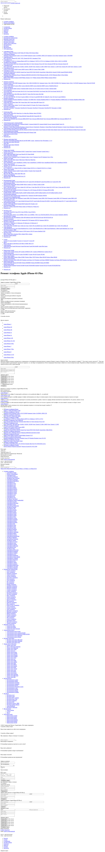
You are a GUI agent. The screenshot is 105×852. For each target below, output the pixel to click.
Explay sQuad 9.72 (27, 105)
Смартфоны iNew (11, 516)
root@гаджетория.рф (9, 831)
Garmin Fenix (28, 151)
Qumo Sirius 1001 (25, 102)
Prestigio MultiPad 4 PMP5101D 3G (60, 99)
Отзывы (6, 32)
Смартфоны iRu (11, 523)
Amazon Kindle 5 (24, 124)
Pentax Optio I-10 (23, 206)
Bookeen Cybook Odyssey (76, 127)
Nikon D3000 (20, 184)
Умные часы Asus (11, 670)
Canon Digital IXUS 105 (22, 181)
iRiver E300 (13, 243)
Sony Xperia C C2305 (53, 66)
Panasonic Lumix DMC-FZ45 (40, 198)
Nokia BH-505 (15, 116)
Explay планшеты (8, 103)
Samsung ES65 (17, 195)
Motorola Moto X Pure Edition (60, 75)
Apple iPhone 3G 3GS (9, 340)
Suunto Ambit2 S (24, 170)
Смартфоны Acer (11, 485)
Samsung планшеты (9, 81)
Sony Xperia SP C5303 (64, 66)
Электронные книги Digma (11, 131)
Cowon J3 (6, 240)
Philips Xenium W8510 (50, 77)
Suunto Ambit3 (16, 170)
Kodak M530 (21, 203)
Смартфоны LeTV (11, 554)
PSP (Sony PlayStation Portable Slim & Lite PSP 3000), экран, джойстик (22, 140)
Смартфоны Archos (12, 518)
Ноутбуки (6, 46)
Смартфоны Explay (12, 501)
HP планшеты (10, 601)
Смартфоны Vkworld (12, 566)
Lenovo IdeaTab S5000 (27, 85)
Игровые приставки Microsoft (11, 142)
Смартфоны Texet (11, 511)
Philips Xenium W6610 (39, 77)
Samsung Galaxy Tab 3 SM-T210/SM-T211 (28, 83)
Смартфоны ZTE (11, 497)
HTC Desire (12, 58)
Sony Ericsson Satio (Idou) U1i (23, 64)
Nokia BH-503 (7, 116)
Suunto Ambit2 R (8, 170)
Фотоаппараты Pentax (9, 205)
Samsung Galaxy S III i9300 (65, 55)
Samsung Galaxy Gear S (27, 157)
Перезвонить (4, 791)
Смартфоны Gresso (12, 493)
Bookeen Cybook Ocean (64, 127)
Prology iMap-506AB (40, 257)
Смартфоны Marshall (12, 568)
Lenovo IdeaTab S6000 (39, 85)
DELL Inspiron (14, 234)
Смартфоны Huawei (12, 489)
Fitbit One (27, 159)
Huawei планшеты (11, 599)
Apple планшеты (11, 574)
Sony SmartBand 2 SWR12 (20, 162)
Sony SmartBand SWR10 (48, 162)
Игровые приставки (9, 42)
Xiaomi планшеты (11, 623)
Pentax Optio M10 (14, 206)
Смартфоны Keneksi (12, 522)
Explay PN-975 (15, 254)
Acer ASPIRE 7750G (32, 214)
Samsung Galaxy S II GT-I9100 (19, 55)
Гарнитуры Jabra (8, 112)
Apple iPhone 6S (8, 327)
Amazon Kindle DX (34, 124)
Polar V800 (6, 154)
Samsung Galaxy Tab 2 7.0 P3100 (69, 83)
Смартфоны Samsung (9, 54)
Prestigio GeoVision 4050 (56, 260)
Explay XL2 (35, 105)
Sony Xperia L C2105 (76, 66)
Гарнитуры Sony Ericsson (10, 117)
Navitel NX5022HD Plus (54, 265)
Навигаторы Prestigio (9, 258)
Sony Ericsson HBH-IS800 (50, 118)
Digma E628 (13, 132)
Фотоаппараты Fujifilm (10, 191)
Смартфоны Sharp (11, 528)
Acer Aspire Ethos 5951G (10, 214)
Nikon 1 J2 (28, 468)
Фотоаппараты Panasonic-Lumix (12, 197)
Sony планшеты (11, 572)
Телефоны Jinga (11, 548)
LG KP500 (64, 61)
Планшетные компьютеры (10, 37)
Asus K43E (6, 212)
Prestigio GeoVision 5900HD (42, 260)
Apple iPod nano (8, 246)
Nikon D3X (3, 468)
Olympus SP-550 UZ (17, 190)
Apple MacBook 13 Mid (53, 228)
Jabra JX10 (13, 113)
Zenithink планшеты (12, 586)
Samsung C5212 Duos (52, 55)
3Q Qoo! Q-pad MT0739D (36, 97)
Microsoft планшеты (12, 621)
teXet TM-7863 (7, 94)
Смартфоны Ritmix (12, 512)
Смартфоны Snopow (12, 563)
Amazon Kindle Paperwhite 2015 (12, 124)
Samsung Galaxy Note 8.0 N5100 (86, 83)
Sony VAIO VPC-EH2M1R (47, 225)
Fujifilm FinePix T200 (9, 192)
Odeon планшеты (11, 597)
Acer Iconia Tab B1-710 (56, 91)
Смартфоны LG (8, 59)
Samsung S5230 (8, 55)
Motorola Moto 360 (8, 176)
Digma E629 (7, 132)
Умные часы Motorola (9, 175)
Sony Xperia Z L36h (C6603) (40, 66)
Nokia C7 (6, 52)
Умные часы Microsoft (12, 675)
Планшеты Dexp (11, 620)
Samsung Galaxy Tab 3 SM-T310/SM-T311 (50, 83)
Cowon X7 (26, 240)
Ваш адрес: (3, 772)
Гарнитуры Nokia (8, 114)
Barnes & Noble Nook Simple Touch (33, 129)
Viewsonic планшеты (9, 106)
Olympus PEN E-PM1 (48, 190)
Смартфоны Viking (12, 562)
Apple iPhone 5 (7, 324)
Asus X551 (18, 212)
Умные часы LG (8, 166)
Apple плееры (7, 245)
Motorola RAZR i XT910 (46, 75)
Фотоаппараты (7, 44)
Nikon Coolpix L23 (28, 184)
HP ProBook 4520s (28, 217)
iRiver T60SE (25, 243)
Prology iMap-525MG (19, 257)
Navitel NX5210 (44, 265)
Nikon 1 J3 (22, 468)
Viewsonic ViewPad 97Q (45, 108)
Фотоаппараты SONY (9, 186)
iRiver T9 (31, 243)
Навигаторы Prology (9, 255)
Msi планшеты (10, 617)
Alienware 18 (20, 223)
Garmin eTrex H (48, 251)
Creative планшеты (12, 590)
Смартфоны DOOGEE (13, 550)
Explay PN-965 (41, 254)
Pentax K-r (30, 206)
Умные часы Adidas (12, 661)
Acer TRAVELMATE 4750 (45, 214)
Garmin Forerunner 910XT (18, 151)
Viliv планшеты (11, 609)
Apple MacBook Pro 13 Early (25, 228)
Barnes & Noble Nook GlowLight (77, 129)
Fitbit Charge (15, 159)
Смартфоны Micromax (12, 503)
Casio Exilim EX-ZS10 (71, 201)
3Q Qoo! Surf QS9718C (10, 97)
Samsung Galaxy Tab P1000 (11, 83)
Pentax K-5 (36, 206)
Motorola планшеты (12, 587)
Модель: (3, 767)
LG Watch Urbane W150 (27, 168)
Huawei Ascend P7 (17, 446)
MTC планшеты (11, 595)
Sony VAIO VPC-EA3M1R (33, 225)
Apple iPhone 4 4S (8, 338)
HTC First (6, 58)
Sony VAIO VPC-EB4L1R (61, 225)
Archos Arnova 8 (40, 88)
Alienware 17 (7, 223)
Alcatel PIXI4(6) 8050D (66, 72)
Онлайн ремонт (8, 28)
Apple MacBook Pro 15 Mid (40, 228)
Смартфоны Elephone (12, 551)
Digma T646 (33, 132)
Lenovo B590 (15, 231)
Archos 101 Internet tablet (10, 88)
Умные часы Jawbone (9, 164)
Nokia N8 (11, 52)
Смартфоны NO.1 (11, 561)
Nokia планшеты (11, 616)
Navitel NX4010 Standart (10, 265)
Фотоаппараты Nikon (9, 183)
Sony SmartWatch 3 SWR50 (34, 162)
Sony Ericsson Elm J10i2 (10, 64)
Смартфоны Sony (8, 65)
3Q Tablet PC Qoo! (47, 97)
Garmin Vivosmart (36, 151)
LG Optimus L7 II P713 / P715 (35, 61)
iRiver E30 (18, 243)
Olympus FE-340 (8, 190)
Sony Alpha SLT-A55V (49, 187)
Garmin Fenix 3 (7, 151)
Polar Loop (18, 154)
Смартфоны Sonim (11, 515)
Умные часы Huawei (12, 655)
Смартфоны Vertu (11, 483)
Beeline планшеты (11, 584)
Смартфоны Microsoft (12, 545)
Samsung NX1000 (33, 195)
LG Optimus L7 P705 (9, 61)
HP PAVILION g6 (48, 217)
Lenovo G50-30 (8, 231)
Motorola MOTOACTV (19, 176)
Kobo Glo (6, 135)
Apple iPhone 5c (8, 332)
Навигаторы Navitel (9, 264)
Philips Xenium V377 (27, 77)
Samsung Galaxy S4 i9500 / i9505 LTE (37, 55)
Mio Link (23, 173)
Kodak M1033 (13, 203)
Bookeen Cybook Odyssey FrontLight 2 (30, 127)
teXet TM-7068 (39, 94)
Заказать (3, 806)
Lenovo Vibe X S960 (39, 69)
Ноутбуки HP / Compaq (10, 216)
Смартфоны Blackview (13, 565)
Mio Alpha (17, 173)
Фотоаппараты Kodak (9, 202)
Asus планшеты (11, 606)
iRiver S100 (7, 243)
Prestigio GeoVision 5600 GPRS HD (13, 260)
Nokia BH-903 (30, 116)
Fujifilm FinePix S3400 (20, 192)
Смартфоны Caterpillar (12, 532)
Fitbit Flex (32, 159)
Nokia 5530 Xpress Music (32, 52)
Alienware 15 (34, 223)
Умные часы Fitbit (8, 158)
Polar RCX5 (24, 154)
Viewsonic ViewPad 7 (9, 108)
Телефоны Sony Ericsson (10, 62)
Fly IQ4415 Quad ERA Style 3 (11, 443)
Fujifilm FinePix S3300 (32, 192)
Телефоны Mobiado (12, 537)
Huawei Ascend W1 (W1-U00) (29, 446)
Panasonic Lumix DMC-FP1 (11, 198)
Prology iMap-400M (9, 257)
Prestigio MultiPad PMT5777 (44, 99)
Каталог (6, 838)
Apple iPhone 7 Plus (9, 349)
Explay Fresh (19, 441)
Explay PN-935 (33, 254)
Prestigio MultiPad (8, 99)
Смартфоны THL (11, 508)
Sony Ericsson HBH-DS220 (36, 118)
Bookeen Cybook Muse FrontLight (48, 127)
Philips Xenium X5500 (16, 77)
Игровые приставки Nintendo (11, 144)
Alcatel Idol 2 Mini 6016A (45, 72)
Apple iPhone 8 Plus (9, 357)
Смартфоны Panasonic (12, 539)
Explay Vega (13, 441)
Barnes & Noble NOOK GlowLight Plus (14, 129)
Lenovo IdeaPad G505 (39, 231)
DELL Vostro (7, 234)
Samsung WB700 (42, 195)
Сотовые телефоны (9, 36)
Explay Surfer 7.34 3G (16, 105)
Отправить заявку (5, 288)
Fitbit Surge (22, 159)
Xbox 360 (6, 143)
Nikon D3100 (7, 184)
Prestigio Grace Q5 (24, 438)
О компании (7, 27)
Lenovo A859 (14, 69)
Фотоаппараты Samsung (10, 194)
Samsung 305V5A (34, 220)
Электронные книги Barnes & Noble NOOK (15, 128)
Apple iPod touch (16, 246)
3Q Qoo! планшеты (9, 95)
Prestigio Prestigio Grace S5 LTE (38, 438)
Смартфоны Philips (9, 76)
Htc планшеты (10, 581)
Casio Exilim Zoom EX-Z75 (11, 201)
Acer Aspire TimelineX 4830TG (60, 214)
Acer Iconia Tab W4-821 (33, 91)
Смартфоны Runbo (12, 510)
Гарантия (6, 29)
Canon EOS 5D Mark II (9, 181)
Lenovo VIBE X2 (29, 69)
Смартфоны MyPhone (12, 555)
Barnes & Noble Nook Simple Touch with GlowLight (55, 129)
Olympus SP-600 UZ (37, 190)
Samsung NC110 (8, 220)
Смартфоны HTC (8, 57)
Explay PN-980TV (24, 254)
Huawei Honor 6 (8, 446)
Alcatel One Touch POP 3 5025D (12, 72)
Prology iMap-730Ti (30, 257)
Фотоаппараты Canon (9, 180)
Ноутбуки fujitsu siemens (10, 235)
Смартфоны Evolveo (12, 541)
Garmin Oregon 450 (15, 251)
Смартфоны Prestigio (12, 519)
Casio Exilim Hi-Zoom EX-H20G (41, 201)
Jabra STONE (7, 113)
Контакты (6, 33)
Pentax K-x (6, 206)
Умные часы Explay (12, 652)
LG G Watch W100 (16, 168)
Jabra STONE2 (37, 113)
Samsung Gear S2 (16, 157)
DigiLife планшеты (12, 602)
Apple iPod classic (43, 246)
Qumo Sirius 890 (34, 102)
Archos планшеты (8, 87)
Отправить (3, 385)
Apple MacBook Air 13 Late (66, 228)
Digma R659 (20, 132)
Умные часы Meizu (12, 664)
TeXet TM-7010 (31, 94)
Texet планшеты (8, 92)
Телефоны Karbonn (12, 529)
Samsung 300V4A (16, 220)
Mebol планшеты (11, 613)
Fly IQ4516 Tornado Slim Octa (26, 443)
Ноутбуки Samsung (9, 219)
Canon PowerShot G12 (46, 181)
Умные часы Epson (12, 673)
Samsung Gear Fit (37, 157)
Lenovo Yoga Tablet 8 (9, 85)
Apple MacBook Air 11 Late (11, 228)
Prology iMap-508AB (51, 257)
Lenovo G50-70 (30, 231)
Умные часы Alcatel (12, 668)
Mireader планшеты (12, 612)
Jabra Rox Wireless (28, 113)
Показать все (7, 79)
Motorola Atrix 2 (8, 75)
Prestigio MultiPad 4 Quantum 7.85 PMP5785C (24, 99)
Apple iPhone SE (8, 329)
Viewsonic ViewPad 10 (33, 108)
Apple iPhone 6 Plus (9, 343)
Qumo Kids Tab (8, 102)
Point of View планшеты (13, 605)
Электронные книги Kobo (10, 133)
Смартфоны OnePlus (12, 552)
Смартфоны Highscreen (13, 505)
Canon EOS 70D (56, 181)
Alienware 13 (14, 223)
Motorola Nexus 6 (16, 75)
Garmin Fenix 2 (45, 151)
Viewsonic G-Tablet (56, 108)
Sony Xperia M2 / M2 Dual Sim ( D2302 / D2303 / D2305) (18, 66)
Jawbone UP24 (21, 165)
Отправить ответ (5, 827)
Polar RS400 (31, 154)
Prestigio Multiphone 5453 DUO (12, 438)
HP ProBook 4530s (18, 217)
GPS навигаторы (8, 48)
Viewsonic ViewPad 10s (21, 108)
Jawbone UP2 (14, 165)
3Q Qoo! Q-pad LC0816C (22, 97)
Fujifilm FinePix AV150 (44, 192)
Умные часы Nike (11, 663)
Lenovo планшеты (8, 84)
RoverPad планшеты (12, 592)
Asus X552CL (32, 212)
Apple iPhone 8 (7, 352)
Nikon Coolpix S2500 (39, 184)
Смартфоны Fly (11, 496)
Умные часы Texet (11, 657)
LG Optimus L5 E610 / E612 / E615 (52, 61)
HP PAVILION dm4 (9, 217)
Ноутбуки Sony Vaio (9, 224)
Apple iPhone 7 (7, 346)
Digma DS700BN (44, 262)
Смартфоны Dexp (11, 547)
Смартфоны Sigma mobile (13, 557)
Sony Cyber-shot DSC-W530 (62, 187)
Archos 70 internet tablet (22, 88)
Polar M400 (12, 154)
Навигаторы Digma (9, 261)
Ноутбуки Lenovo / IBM (10, 230)
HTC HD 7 (18, 58)
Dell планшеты (11, 579)
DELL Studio (21, 234)
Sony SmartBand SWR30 (60, 162)
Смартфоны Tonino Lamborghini (15, 500)
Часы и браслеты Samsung (10, 155)
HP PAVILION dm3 (39, 217)
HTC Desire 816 (25, 58)
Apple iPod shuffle (33, 246)
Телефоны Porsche (11, 507)
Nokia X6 (23, 52)
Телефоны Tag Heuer (12, 499)
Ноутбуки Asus (8, 210)
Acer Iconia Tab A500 (9, 91)
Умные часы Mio (8, 172)
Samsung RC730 (26, 220)
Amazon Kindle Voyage (45, 124)
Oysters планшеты (11, 608)
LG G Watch (48, 168)
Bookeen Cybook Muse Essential (12, 127)
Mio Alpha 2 (12, 173)
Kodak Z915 (28, 203)
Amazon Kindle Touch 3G (57, 124)
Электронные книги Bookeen (11, 125)
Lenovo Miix (18, 85)
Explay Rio (6, 441)
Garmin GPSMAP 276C (27, 251)
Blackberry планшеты (12, 610)
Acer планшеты (8, 90)
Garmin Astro (7, 251)
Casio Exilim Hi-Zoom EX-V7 (57, 201)
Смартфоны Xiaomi (12, 544)
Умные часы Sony (8, 161)
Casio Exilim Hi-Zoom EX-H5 (25, 201)
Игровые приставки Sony (10, 139)
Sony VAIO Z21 (22, 225)
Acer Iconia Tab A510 (44, 91)
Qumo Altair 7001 (16, 102)
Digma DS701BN (17, 262)
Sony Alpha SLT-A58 (23, 187)
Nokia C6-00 (17, 52)
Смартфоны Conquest (12, 558)
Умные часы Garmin (9, 150)
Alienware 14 (27, 223)
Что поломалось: (5, 764)
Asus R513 (12, 212)
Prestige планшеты (11, 615)
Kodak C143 (34, 203)
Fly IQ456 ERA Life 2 (40, 443)
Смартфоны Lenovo (9, 68)
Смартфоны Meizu (11, 533)
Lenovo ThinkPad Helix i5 (51, 85)
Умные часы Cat (11, 659)
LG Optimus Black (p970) (21, 61)
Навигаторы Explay (9, 253)
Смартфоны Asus (11, 494)
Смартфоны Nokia (8, 51)
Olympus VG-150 (27, 190)
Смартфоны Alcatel (9, 70)
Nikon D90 (13, 184)
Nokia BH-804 (22, 116)
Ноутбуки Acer (7, 213)
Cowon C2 (20, 240)
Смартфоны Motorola (9, 73)
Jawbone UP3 (7, 165)
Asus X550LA (24, 212)
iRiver (5, 242)
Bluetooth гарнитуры (9, 39)
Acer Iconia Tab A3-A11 (21, 91)
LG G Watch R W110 (39, 168)
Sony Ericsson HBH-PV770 (64, 118)
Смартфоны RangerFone (13, 536)
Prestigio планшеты (9, 98)
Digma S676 (26, 132)
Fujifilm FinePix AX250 (56, 192)
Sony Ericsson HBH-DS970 (22, 118)
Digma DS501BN (8, 262)
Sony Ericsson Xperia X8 (61, 64)
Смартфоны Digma (12, 521)
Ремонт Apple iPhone (12, 474)
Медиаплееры (7, 47)
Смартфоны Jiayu (11, 504)
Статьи (5, 839)
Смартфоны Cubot (11, 530)
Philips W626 (7, 77)
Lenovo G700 (22, 231)
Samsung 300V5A (44, 220)
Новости (6, 31)
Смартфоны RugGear (12, 559)
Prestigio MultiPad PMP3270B (76, 99)
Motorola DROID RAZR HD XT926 (30, 75)
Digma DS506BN (35, 262)
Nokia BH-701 (37, 116)
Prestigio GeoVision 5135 (28, 260)
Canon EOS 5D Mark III (34, 181)
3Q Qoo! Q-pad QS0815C (59, 97)
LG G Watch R (7, 168)
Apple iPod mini (25, 246)
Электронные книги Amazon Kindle (13, 122)
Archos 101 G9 (32, 88)
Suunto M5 (38, 170)
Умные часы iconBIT (12, 656)
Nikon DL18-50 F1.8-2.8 (12, 468)
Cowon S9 (31, 240)
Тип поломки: (4, 770)
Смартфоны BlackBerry (13, 481)
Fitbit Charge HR (8, 159)
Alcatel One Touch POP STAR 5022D (29, 72)
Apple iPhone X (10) (9, 354)
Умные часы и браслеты (10, 43)
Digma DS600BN (26, 262)
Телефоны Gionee (11, 540)
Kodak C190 (7, 203)
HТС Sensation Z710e (35, 58)
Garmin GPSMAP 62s (38, 251)
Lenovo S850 (21, 69)
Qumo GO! (41, 102)
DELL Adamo (28, 234)
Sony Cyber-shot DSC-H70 (10, 187)
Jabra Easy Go (20, 113)
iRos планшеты (11, 603)
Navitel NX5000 (20, 265)
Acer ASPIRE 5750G (22, 214)
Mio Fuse (6, 173)
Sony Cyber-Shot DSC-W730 (36, 187)
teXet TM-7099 (15, 94)
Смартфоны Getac (11, 543)
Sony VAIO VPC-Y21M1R (10, 225)
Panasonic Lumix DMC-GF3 (55, 198)
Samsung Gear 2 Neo (48, 157)
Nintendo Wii (7, 146)
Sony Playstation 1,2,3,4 (46, 140)
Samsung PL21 (24, 195)
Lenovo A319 (7, 69)
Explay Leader (7, 105)
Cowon (5, 239)
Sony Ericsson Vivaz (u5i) (38, 64)
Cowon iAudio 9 (13, 240)
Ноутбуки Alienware (9, 221)
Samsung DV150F (8, 195)
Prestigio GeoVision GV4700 (69, 260)
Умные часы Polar (8, 153)
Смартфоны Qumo (11, 514)
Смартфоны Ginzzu (12, 534)
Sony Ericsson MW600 (9, 118)
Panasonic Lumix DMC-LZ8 (69, 198)
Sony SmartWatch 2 (8, 162)
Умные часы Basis (11, 671)
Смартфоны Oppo (11, 525)
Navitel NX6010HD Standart (32, 265)
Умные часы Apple (12, 649)
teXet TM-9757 (23, 94)
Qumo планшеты (8, 101)
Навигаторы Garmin (9, 250)
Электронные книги (9, 40)
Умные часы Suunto (9, 169)
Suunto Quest (32, 170)
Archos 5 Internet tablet (50, 88)
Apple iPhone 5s (8, 335)
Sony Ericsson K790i (50, 64)
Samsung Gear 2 (8, 157)
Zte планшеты (10, 583)
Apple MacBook (8, 227)
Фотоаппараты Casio (9, 199)
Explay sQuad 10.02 (44, 105)
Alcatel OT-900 (56, 72)
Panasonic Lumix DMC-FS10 (25, 198)
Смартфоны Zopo (11, 526)
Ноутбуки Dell (7, 232)
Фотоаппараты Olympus (10, 188)
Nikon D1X (34, 468)
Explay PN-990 (7, 254)
